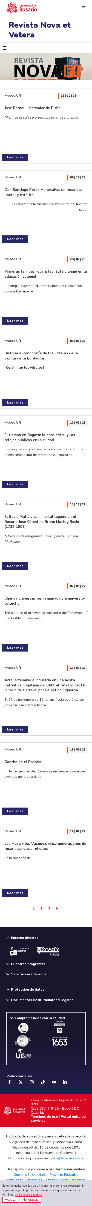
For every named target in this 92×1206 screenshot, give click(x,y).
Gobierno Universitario (30, 1174)
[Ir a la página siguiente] (57, 908)
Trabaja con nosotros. (23, 950)
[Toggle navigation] (4, 48)
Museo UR (12, 95)
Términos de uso (44, 1116)
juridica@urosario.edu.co (66, 1158)
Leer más (15, 157)
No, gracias (30, 1199)
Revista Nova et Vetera (40, 30)
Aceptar (11, 1199)
